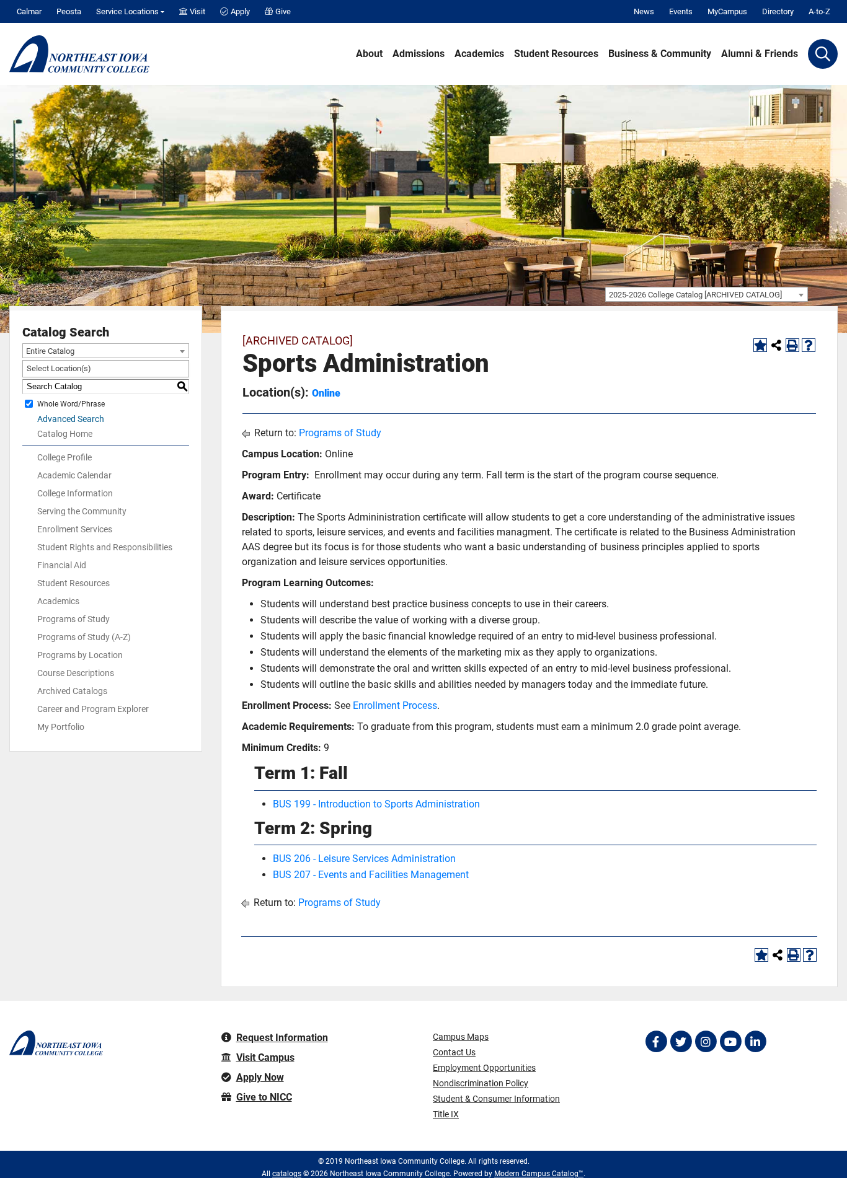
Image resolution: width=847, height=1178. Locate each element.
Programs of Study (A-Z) (84, 637)
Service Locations (127, 11)
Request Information (282, 1038)
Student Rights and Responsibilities (104, 547)
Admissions (418, 54)
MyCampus (727, 11)
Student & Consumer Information (496, 1099)
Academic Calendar (74, 475)
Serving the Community (81, 511)
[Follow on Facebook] (656, 1042)
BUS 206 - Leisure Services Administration (364, 858)
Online (326, 393)
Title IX (446, 1114)
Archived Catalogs (72, 691)
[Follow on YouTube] (730, 1042)
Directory (778, 11)
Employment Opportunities (484, 1068)
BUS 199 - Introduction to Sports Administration (376, 804)
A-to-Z (819, 11)
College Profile (64, 457)
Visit (197, 11)
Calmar (29, 11)
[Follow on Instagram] (705, 1042)
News (644, 11)
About (369, 54)
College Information (75, 493)
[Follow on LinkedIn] (755, 1042)
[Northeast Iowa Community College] (79, 54)
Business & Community (659, 54)
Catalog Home (64, 434)
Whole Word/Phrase (71, 403)
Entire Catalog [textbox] (50, 351)
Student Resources (556, 54)
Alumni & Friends (759, 54)
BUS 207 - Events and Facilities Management (371, 875)
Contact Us (454, 1052)
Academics (479, 54)
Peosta (68, 11)
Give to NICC (264, 1097)
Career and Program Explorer (93, 709)
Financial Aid (61, 565)
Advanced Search (70, 419)
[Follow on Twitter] (681, 1042)
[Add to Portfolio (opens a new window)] (760, 345)
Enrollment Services (74, 529)
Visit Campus (265, 1057)
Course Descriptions (75, 673)
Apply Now (260, 1077)
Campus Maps (461, 1037)
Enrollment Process (395, 705)
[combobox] (706, 294)
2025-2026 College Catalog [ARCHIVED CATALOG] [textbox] (695, 294)
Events (681, 11)
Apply (240, 11)
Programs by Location (80, 655)
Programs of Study (73, 619)
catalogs (286, 1173)
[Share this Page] (776, 345)
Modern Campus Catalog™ (538, 1173)
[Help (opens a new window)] (808, 345)
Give (283, 11)
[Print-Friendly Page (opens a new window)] (792, 345)
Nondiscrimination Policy (480, 1083)
